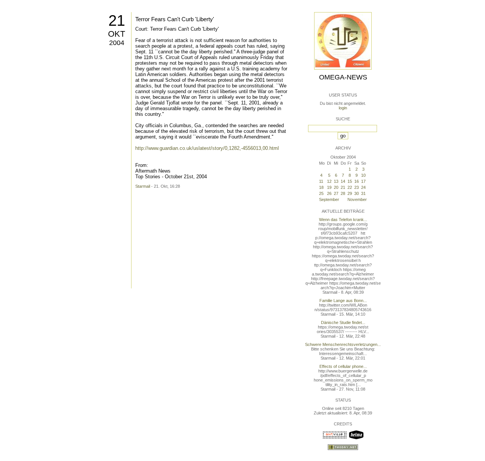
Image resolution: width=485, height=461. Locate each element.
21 (116, 20)
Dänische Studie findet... (343, 322)
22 (349, 187)
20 (336, 187)
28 (343, 193)
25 (321, 193)
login (343, 108)
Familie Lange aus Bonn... (343, 300)
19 (329, 187)
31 (363, 193)
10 (363, 175)
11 (321, 181)
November (357, 199)
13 (336, 181)
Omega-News (343, 77)
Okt (116, 34)
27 (336, 193)
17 (363, 181)
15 (349, 181)
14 (343, 181)
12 (329, 181)
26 (329, 193)
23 (356, 187)
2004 (116, 43)
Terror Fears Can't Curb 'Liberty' (174, 19)
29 (349, 193)
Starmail (142, 186)
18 (321, 187)
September (329, 199)
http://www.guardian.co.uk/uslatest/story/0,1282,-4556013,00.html (207, 148)
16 (356, 181)
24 (363, 187)
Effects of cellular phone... (343, 366)
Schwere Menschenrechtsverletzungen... (343, 344)
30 (356, 193)
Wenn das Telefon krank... (343, 219)
